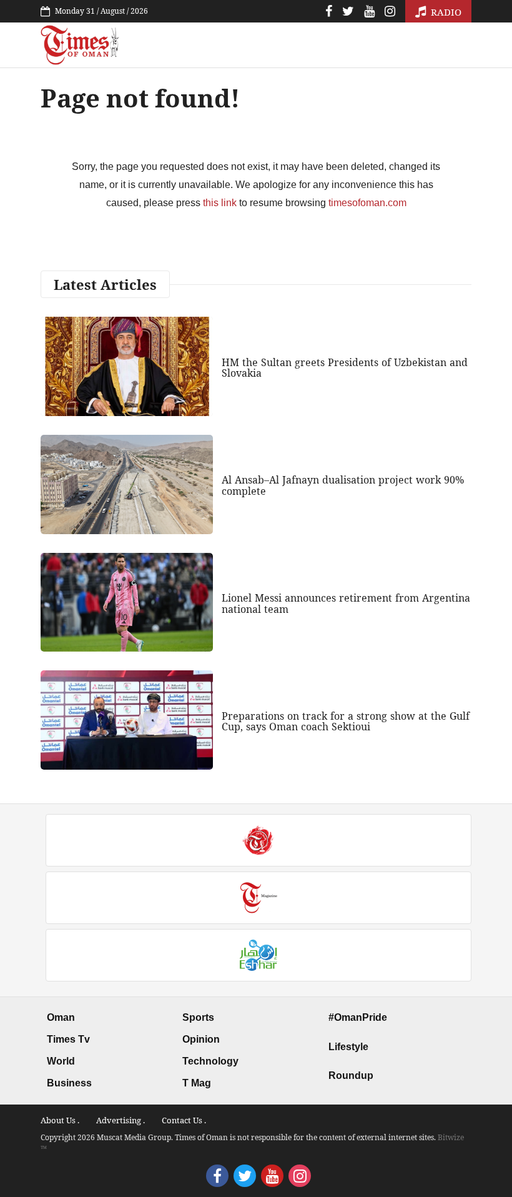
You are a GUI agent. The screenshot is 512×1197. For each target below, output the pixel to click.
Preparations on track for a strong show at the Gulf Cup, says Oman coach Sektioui (346, 721)
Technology (210, 1061)
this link (220, 202)
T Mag (196, 1083)
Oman (61, 1017)
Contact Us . (184, 1120)
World (61, 1061)
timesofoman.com (367, 202)
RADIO (444, 12)
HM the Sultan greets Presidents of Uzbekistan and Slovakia (345, 367)
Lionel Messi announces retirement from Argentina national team (346, 603)
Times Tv (68, 1039)
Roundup (350, 1075)
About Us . (60, 1120)
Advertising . (120, 1120)
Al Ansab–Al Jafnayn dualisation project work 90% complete (343, 485)
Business (69, 1083)
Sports (198, 1017)
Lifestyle (348, 1046)
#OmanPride (357, 1017)
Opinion (201, 1039)
